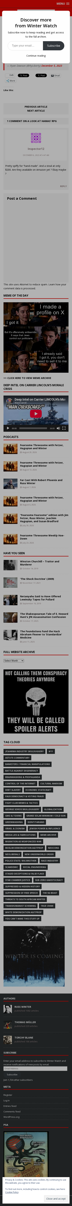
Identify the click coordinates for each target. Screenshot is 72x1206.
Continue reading (36, 55)
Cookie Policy (12, 1192)
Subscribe (53, 46)
